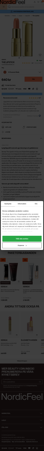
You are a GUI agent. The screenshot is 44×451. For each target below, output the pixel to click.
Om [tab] (36, 204)
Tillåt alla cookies (22, 238)
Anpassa (21, 245)
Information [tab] (22, 204)
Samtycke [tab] (7, 204)
